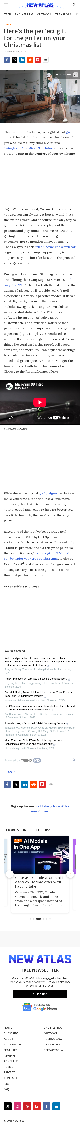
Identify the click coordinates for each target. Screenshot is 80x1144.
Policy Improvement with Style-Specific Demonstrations (36, 678)
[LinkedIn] (22, 60)
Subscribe (40, 994)
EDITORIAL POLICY (16, 1044)
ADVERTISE (11, 1061)
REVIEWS (9, 1055)
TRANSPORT (63, 14)
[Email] (46, 60)
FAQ (6, 1089)
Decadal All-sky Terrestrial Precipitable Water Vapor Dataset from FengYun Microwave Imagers (38, 694)
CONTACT (10, 1078)
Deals (7, 24)
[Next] (70, 874)
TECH (7, 14)
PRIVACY (9, 1072)
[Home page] (40, 6)
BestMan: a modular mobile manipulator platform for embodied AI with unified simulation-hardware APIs (40, 708)
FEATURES (10, 1050)
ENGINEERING (24, 14)
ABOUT (8, 1039)
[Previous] (10, 874)
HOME (8, 1027)
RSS (6, 1083)
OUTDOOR (44, 14)
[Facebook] (7, 60)
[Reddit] (30, 60)
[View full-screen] (75, 74)
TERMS (8, 1067)
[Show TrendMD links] (73, 759)
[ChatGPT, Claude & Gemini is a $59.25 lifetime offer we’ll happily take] (35, 855)
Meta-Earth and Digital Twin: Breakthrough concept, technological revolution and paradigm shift (34, 742)
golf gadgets (48, 493)
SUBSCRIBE (11, 1033)
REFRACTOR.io (53, 1050)
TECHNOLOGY (53, 1039)
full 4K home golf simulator (55, 247)
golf (69, 132)
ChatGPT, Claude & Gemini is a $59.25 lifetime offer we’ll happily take (35, 881)
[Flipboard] (38, 60)
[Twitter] (14, 60)
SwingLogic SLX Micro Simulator (28, 148)
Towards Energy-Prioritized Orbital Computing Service (35, 723)
